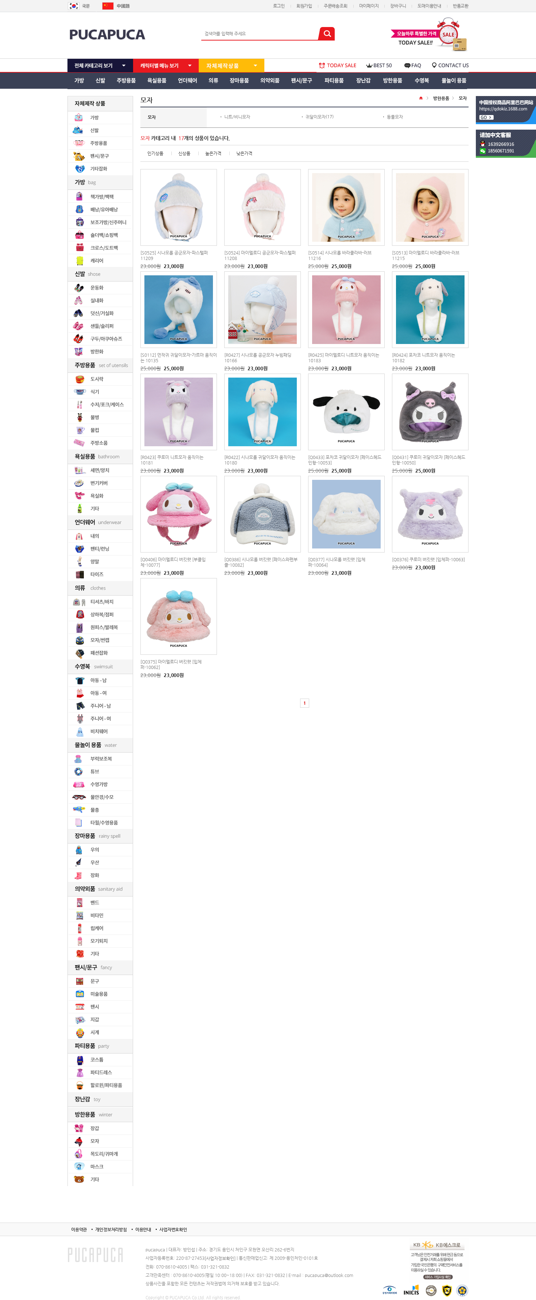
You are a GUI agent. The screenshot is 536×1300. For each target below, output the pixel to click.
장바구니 (398, 5)
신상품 (184, 153)
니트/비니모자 (237, 116)
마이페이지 (369, 5)
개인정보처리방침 (111, 1229)
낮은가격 (244, 153)
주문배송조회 (335, 5)
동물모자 (395, 116)
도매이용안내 (429, 5)
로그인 (279, 5)
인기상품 (155, 153)
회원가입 (304, 5)
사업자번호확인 (173, 1229)
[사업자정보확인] (220, 1258)
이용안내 (143, 1229)
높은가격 (213, 153)
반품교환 (461, 5)
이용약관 (79, 1229)
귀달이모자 (316, 116)
